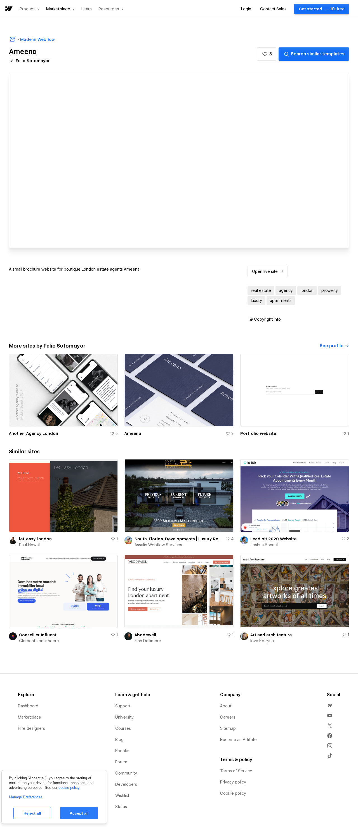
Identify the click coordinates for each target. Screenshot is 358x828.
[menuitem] (330, 705)
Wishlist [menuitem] (122, 795)
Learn (86, 9)
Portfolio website (258, 433)
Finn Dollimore (148, 641)
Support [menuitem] (122, 706)
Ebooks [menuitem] (122, 751)
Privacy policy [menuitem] (233, 782)
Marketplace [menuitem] (29, 717)
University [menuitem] (124, 717)
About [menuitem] (225, 706)
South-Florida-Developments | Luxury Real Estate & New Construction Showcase (179, 539)
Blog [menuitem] (119, 739)
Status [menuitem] (121, 806)
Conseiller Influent (37, 635)
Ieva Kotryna (262, 641)
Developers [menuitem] (126, 784)
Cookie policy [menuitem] (233, 793)
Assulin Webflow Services (158, 545)
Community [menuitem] (126, 773)
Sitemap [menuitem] (228, 728)
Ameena (132, 433)
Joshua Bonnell (264, 545)
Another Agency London (33, 433)
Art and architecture (271, 635)
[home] (8, 9)
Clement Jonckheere (39, 641)
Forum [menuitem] (121, 762)
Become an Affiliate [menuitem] (238, 739)
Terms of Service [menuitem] (236, 771)
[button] (29, 9)
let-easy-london (35, 539)
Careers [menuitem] (227, 717)
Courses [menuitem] (123, 728)
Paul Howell (30, 545)
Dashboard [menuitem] (28, 706)
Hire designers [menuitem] (31, 728)
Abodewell (145, 635)
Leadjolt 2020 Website (273, 539)
